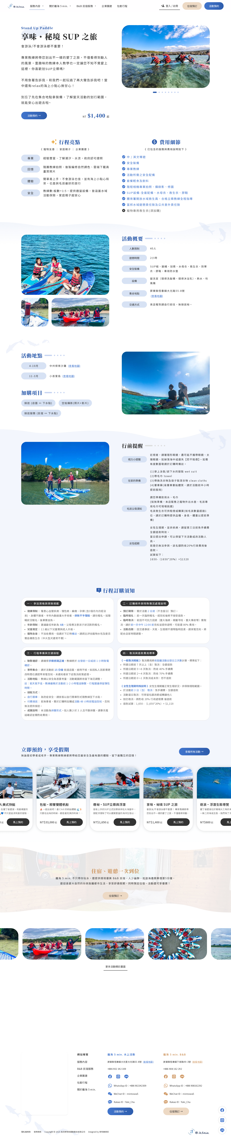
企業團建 (82, 1075)
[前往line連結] (222, 1130)
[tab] (155, 92)
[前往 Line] (126, 1077)
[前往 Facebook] (110, 1077)
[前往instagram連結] (222, 1120)
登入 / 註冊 (172, 6)
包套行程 (82, 1082)
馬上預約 (125, 822)
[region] (166, 56)
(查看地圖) (157, 296)
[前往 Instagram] (118, 1077)
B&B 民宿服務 (85, 1069)
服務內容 (82, 1062)
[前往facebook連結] (222, 1110)
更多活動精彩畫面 (115, 966)
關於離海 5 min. (86, 1089)
